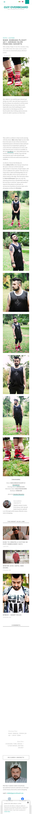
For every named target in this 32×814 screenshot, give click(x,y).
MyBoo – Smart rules (12, 615)
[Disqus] (16, 658)
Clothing (12, 37)
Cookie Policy (7, 811)
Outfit (5, 37)
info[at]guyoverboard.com (15, 793)
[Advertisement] (16, 23)
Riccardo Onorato (17, 502)
